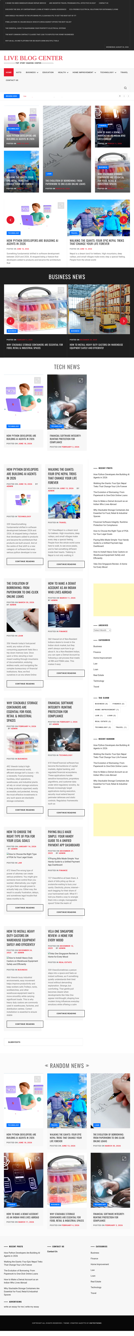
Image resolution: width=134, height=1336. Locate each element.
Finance (102, 125)
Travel (124, 72)
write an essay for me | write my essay (21, 1307)
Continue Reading (25, 561)
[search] (125, 88)
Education (48, 72)
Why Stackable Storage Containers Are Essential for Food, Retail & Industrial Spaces (111, 179)
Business (31, 72)
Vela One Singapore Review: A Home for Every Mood (60, 935)
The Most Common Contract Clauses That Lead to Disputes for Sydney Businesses (39, 34)
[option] (35, 234)
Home (9, 72)
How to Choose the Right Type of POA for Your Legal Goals (21, 836)
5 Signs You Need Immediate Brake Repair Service (25, 3)
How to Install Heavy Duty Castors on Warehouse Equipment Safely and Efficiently (33, 346)
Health (62, 72)
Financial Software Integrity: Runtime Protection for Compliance (65, 439)
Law (20, 863)
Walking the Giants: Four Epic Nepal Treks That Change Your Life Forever (20, 180)
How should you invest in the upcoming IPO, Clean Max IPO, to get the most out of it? (40, 16)
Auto (18, 72)
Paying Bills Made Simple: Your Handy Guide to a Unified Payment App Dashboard (64, 838)
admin (10, 486)
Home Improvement (83, 72)
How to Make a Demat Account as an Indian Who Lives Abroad (111, 135)
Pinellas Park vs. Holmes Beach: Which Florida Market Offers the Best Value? (38, 22)
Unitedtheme (95, 1323)
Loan (49, 174)
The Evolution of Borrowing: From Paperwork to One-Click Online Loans (61, 96)
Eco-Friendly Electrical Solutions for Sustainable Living (93, 9)
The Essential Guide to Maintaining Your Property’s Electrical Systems (35, 28)
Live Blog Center (33, 58)
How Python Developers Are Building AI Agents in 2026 (21, 137)
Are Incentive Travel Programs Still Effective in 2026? (72, 3)
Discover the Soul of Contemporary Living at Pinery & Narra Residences (35, 9)
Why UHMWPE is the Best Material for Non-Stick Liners (98, 344)
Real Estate (65, 962)
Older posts (14, 1042)
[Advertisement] (113, 600)
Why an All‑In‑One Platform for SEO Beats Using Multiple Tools (32, 41)
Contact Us (103, 3)
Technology (107, 72)
